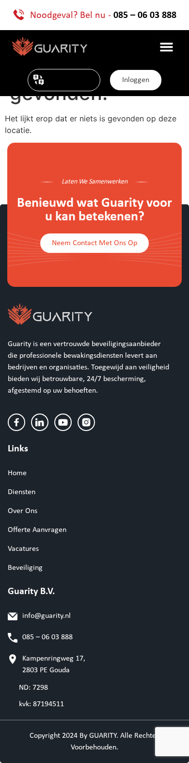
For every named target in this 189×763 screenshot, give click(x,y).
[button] (166, 47)
